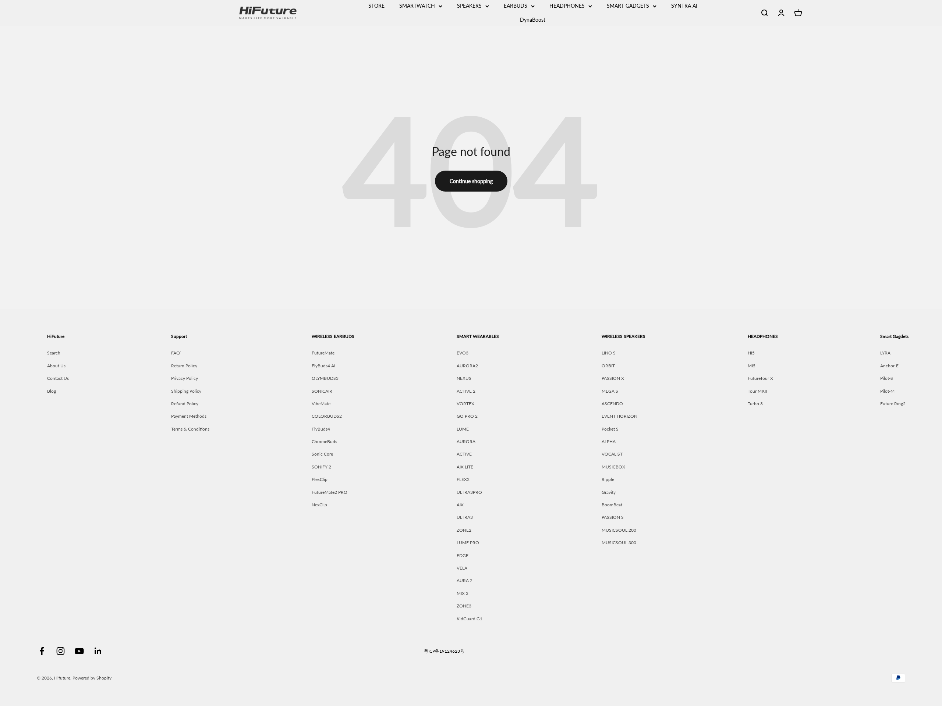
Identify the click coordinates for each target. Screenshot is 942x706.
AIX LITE (465, 467)
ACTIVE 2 (466, 391)
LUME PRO (468, 542)
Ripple (608, 479)
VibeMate (321, 403)
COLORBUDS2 (327, 416)
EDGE (462, 555)
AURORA (466, 441)
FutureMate (323, 353)
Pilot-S (886, 378)
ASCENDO (612, 403)
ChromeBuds (324, 441)
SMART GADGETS (628, 6)
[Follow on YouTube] (79, 651)
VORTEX (465, 403)
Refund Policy (184, 403)
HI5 (751, 353)
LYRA (885, 353)
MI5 (751, 365)
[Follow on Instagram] (60, 651)
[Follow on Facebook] (42, 651)
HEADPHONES (567, 6)
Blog (51, 391)
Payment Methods (188, 416)
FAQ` (176, 353)
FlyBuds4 (321, 429)
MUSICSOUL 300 (619, 542)
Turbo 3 (755, 403)
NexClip (319, 504)
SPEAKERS (469, 6)
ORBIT (608, 365)
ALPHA (609, 441)
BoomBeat (612, 504)
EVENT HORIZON (619, 416)
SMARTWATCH (417, 6)
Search (53, 353)
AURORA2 (467, 365)
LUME (463, 429)
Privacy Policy (184, 378)
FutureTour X (760, 378)
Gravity (609, 492)
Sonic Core (322, 454)
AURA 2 (464, 580)
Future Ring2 (893, 403)
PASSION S (613, 517)
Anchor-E (889, 365)
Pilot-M (887, 391)
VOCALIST (612, 454)
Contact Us (58, 378)
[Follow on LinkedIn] (98, 651)
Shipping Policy (186, 391)
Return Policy (184, 365)
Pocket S (610, 429)
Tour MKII (757, 391)
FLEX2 (463, 479)
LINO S (609, 353)
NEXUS (464, 378)
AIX (460, 504)
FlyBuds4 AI (323, 365)
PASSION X (613, 378)
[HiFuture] (296, 13)
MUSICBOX (613, 467)
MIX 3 (462, 593)
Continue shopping (471, 181)
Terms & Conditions (190, 429)
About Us (56, 365)
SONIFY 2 (321, 467)
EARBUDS (515, 6)
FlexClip (319, 479)
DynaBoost (532, 20)
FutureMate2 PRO (329, 492)
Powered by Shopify (91, 678)
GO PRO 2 (467, 416)
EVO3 (462, 353)
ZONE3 (464, 606)
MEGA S (610, 391)
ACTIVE (464, 454)
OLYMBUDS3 (325, 378)
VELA (462, 568)
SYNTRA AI (684, 6)
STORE (376, 6)
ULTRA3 (465, 517)
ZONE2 (464, 530)
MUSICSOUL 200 (619, 530)
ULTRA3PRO (469, 492)
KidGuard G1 (469, 618)
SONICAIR (322, 391)
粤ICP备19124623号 (444, 651)
